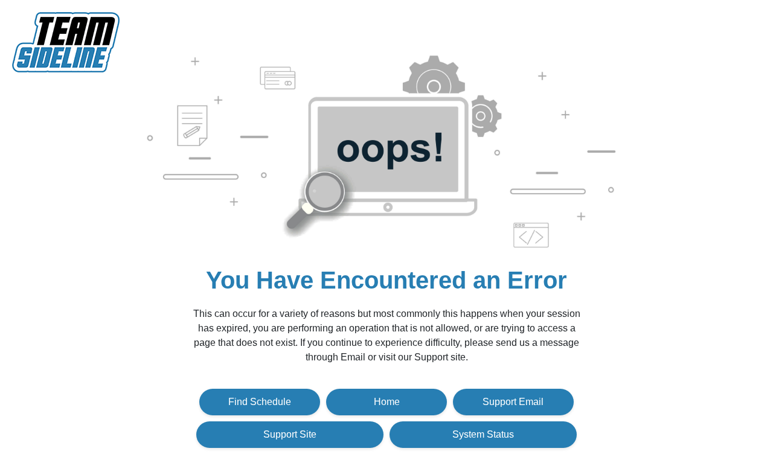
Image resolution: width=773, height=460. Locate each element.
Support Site (289, 434)
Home (387, 402)
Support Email (513, 402)
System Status (483, 434)
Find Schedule (259, 402)
